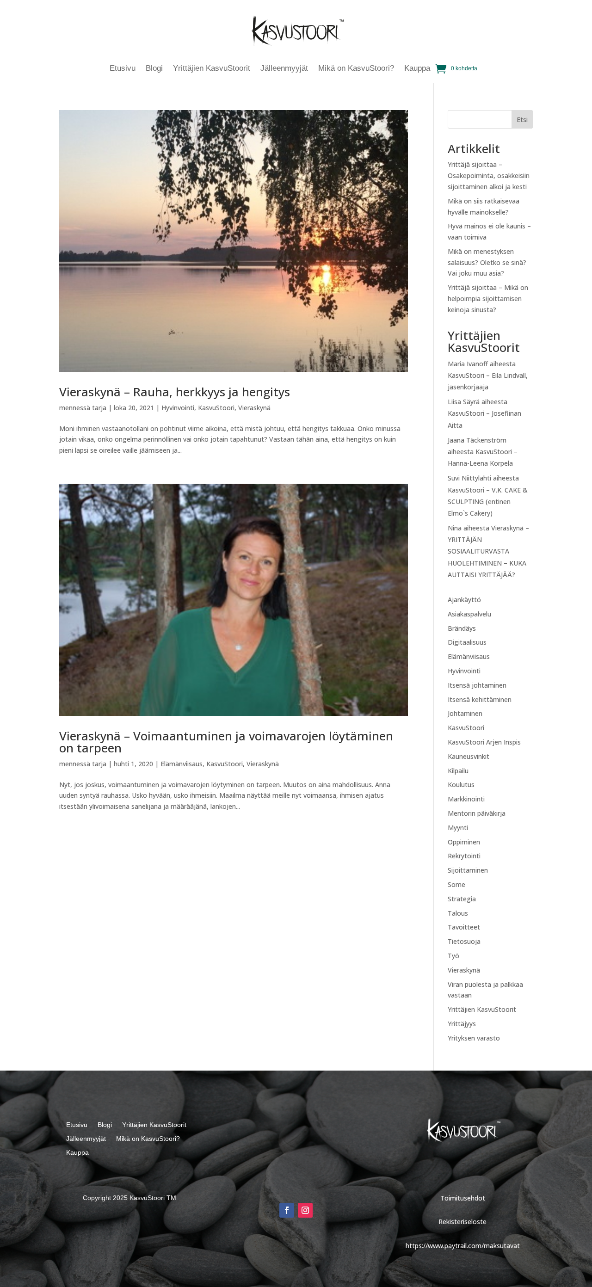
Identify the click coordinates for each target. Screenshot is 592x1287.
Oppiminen (464, 841)
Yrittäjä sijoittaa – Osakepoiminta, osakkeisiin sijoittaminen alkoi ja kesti (489, 175)
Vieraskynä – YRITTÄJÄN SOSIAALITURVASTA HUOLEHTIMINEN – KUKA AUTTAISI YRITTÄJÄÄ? (488, 551)
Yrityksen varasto (474, 1038)
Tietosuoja (464, 941)
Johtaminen (465, 713)
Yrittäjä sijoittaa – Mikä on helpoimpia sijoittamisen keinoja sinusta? (488, 298)
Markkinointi (466, 798)
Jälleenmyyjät (284, 69)
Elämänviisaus (181, 763)
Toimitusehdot (462, 1198)
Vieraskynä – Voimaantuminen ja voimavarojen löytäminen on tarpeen (226, 741)
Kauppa (417, 69)
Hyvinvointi (177, 407)
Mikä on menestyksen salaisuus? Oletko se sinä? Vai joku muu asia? (487, 262)
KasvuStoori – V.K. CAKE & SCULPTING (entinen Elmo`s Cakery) (488, 501)
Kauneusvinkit (468, 756)
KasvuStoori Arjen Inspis (484, 742)
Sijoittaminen (468, 870)
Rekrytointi (464, 855)
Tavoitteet (464, 927)
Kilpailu (458, 770)
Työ (453, 955)
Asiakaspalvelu (469, 614)
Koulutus (461, 784)
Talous (458, 913)
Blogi (154, 69)
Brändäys (462, 628)
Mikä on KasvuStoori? (356, 69)
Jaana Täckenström (477, 440)
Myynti (458, 827)
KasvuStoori (216, 407)
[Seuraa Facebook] (286, 1210)
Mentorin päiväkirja (477, 813)
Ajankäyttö (464, 599)
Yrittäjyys (462, 1023)
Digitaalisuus (467, 642)
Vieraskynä (254, 407)
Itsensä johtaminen (477, 685)
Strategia (462, 898)
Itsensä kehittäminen (480, 699)
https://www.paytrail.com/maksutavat (463, 1245)
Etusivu (123, 69)
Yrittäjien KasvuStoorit (211, 69)
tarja (99, 407)
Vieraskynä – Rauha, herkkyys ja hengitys (174, 391)
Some (456, 884)
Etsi (522, 119)
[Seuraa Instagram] (305, 1210)
